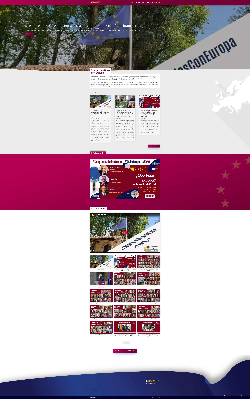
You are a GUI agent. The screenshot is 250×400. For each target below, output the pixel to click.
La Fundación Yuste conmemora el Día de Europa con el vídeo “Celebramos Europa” (86, 26)
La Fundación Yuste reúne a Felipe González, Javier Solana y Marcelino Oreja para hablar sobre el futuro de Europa (149, 113)
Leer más (29, 34)
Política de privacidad (150, 383)
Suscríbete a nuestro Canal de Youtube (125, 351)
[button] (101, 263)
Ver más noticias (154, 146)
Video (142, 2)
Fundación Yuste (150, 2)
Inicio (132, 2)
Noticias (138, 2)
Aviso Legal (148, 386)
